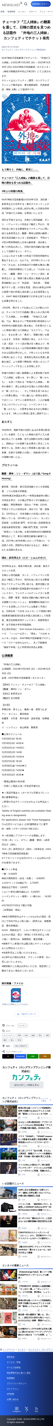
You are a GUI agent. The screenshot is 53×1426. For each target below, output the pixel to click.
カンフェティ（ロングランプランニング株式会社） (24, 49)
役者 (26, 1035)
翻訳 (5, 1040)
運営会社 (11, 1357)
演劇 (47, 1035)
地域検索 (11, 11)
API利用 (10, 1394)
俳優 (19, 1035)
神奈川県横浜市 (21, 1046)
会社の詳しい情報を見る (26, 1085)
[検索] (26, 4)
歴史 (40, 1035)
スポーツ (33, 11)
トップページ (9, 1349)
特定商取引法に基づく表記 (19, 1373)
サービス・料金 (14, 1362)
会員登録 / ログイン (41, 4)
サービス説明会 (14, 1367)
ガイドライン (13, 1388)
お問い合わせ (13, 1399)
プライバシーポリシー (17, 1383)
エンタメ (22, 11)
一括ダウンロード (28, 1014)
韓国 (19, 1040)
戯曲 (33, 1035)
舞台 (12, 1040)
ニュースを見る (44, 1099)
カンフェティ (9, 1035)
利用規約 (11, 1378)
